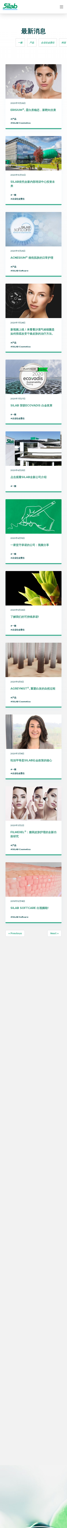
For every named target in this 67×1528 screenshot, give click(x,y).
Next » (54, 933)
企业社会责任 (47, 42)
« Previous (15, 933)
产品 (32, 42)
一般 (20, 42)
